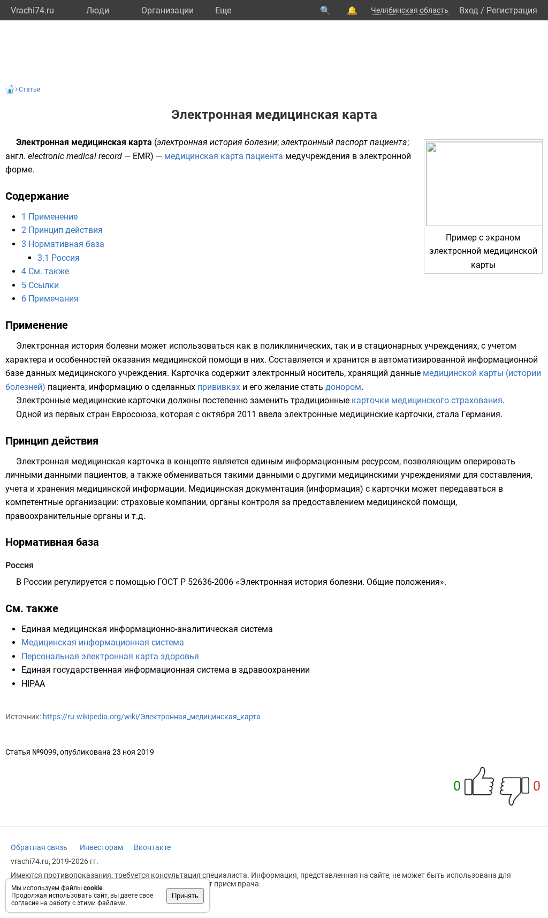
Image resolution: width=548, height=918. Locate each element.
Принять (185, 896)
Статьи (30, 89)
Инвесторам (101, 847)
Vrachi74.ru (32, 10)
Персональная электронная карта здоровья (110, 656)
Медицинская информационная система (102, 642)
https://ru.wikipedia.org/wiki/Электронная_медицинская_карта (152, 716)
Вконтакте (152, 847)
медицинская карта (203, 156)
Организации (167, 10)
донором (343, 387)
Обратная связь (39, 847)
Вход (468, 10)
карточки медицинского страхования (427, 400)
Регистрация (511, 10)
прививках (218, 387)
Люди (97, 10)
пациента (264, 156)
